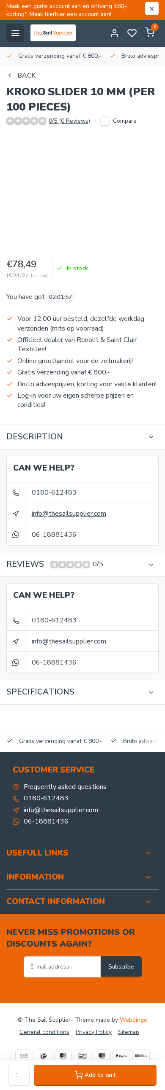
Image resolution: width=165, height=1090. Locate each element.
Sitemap (128, 1032)
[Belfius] (141, 1056)
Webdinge (133, 1020)
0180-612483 (54, 492)
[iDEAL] (43, 1056)
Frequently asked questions (65, 786)
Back (26, 75)
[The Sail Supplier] (55, 33)
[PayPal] (121, 1056)
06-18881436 (54, 534)
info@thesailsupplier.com (69, 513)
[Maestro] (102, 1056)
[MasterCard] (63, 1056)
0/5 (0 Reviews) (69, 121)
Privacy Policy (94, 1032)
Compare (125, 121)
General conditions (44, 1032)
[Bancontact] (82, 1056)
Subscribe (121, 967)
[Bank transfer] (24, 1056)
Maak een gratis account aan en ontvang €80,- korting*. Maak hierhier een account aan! (66, 10)
